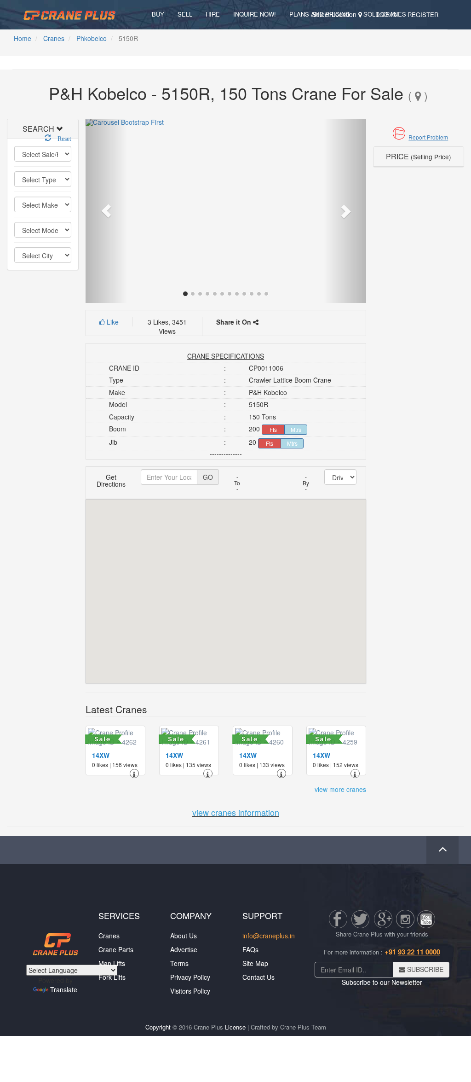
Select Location (335, 14)
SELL (185, 14)
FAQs (250, 949)
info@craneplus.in (268, 935)
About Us (183, 935)
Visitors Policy (190, 990)
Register (423, 14)
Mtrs (296, 429)
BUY (158, 14)
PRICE (418, 156)
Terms (179, 963)
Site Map (255, 963)
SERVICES (119, 915)
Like (112, 321)
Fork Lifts (112, 977)
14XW (100, 755)
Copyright (158, 1027)
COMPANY (191, 915)
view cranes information (235, 812)
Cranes (53, 38)
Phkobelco (91, 38)
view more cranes (340, 789)
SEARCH (38, 128)
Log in (386, 14)
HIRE (213, 14)
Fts (273, 429)
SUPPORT (262, 915)
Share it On (234, 321)
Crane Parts (115, 949)
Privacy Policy (190, 977)
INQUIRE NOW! (254, 14)
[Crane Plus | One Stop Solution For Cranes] (69, 14)
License (235, 1027)
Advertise (183, 949)
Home (22, 38)
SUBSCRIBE (424, 969)
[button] (418, 137)
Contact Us (258, 977)
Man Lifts (111, 963)
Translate (63, 989)
